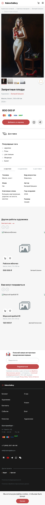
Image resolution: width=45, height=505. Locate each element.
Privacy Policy (24, 377)
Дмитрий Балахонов (35, 323)
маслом (5, 199)
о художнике (22, 169)
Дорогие (5, 196)
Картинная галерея (7, 9)
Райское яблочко (10, 264)
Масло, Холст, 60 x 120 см (11, 319)
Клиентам (5, 419)
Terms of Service (33, 377)
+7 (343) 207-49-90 (9, 445)
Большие (5, 194)
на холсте (13, 196)
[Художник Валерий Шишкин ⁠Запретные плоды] (22, 46)
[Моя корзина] (38, 3)
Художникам (28, 419)
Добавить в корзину (16, 122)
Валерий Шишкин (37, 9)
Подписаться (22, 367)
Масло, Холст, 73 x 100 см (11, 266)
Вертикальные (15, 194)
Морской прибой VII (11, 316)
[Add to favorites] (10, 258)
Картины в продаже (23, 9)
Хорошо (22, 501)
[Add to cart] (5, 258)
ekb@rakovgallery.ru (8, 450)
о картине (7, 169)
